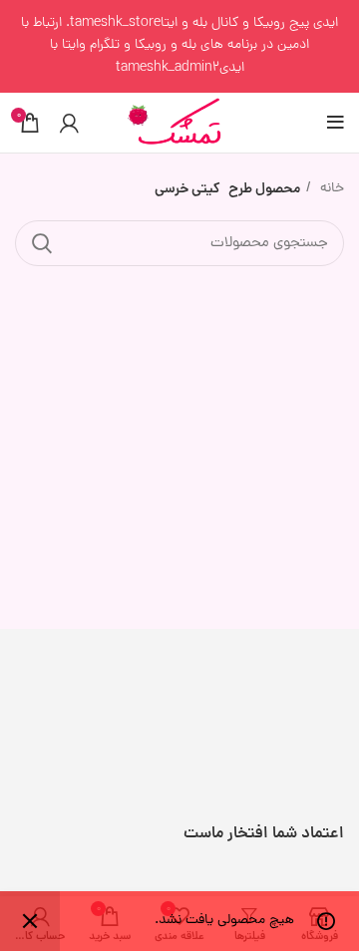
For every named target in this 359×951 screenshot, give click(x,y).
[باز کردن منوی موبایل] (335, 123)
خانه (330, 188)
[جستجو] (42, 243)
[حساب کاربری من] (69, 123)
